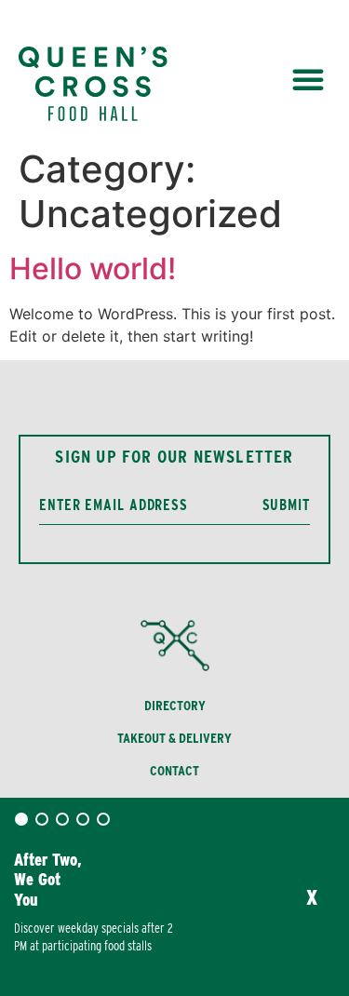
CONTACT (174, 770)
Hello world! (92, 268)
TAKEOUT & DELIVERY (174, 738)
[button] (308, 79)
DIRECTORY (175, 705)
